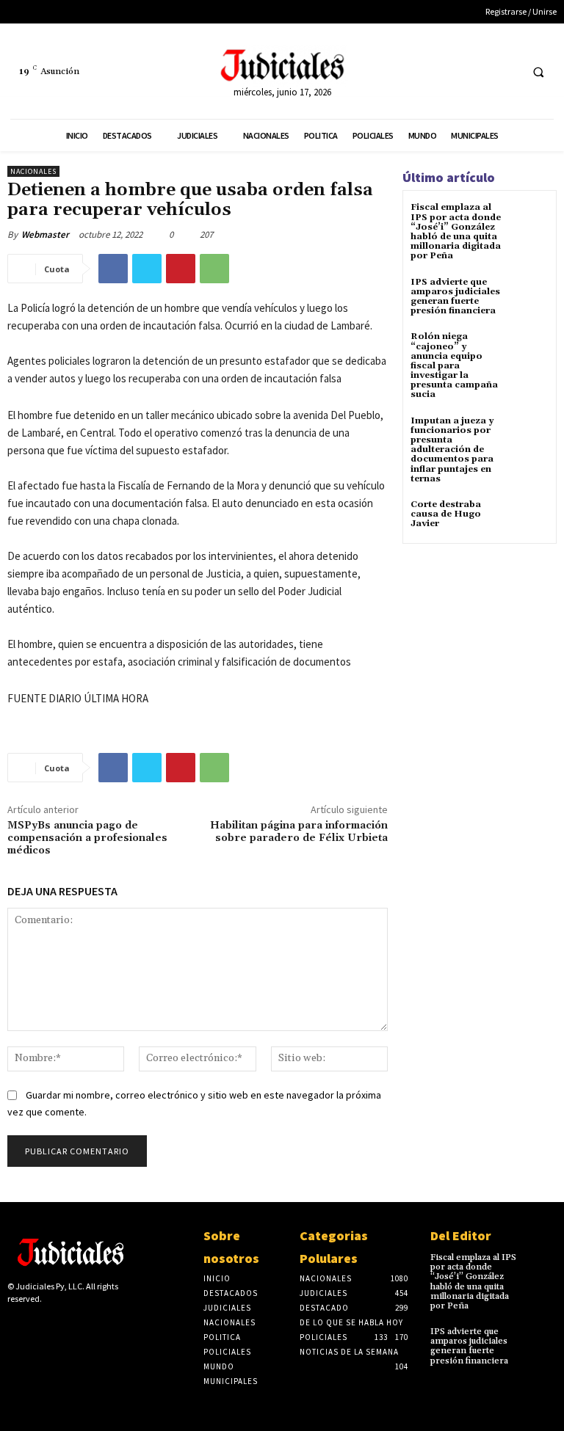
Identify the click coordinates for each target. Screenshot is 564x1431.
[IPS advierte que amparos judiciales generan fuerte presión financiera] (531, 295)
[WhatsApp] (214, 268)
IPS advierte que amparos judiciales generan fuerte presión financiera (455, 297)
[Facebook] (479, 71)
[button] (538, 72)
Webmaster (45, 234)
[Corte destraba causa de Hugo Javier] (531, 518)
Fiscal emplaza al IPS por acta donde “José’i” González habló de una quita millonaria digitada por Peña (456, 231)
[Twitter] (506, 71)
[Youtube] (108, 1325)
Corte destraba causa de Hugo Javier (446, 514)
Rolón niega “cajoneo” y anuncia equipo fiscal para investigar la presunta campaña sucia (454, 365)
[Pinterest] (180, 268)
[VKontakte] (85, 1325)
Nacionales (33, 171)
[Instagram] (39, 1325)
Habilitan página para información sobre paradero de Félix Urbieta (299, 832)
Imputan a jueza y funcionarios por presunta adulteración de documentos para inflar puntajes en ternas (452, 449)
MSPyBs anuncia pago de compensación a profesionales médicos (87, 838)
